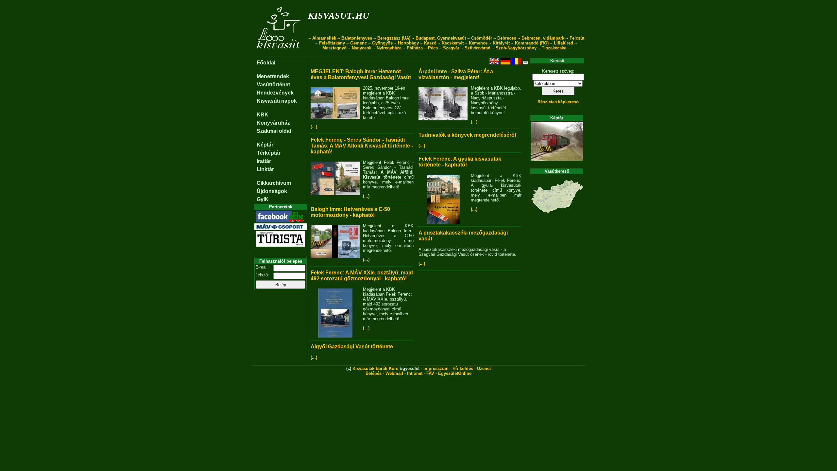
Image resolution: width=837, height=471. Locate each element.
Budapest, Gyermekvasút (441, 38)
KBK (262, 114)
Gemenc (358, 43)
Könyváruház (273, 123)
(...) (314, 126)
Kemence (478, 43)
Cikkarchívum (274, 183)
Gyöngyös (382, 43)
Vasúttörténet (273, 84)
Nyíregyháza (389, 47)
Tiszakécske (554, 47)
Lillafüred (563, 43)
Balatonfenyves (356, 38)
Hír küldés (463, 368)
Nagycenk (361, 47)
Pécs (433, 47)
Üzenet (484, 368)
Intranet (414, 373)
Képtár (265, 145)
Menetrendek (273, 76)
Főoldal (266, 62)
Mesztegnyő (334, 47)
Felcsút (577, 38)
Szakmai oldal (274, 131)
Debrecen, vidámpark (542, 38)
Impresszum (436, 368)
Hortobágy (408, 43)
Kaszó (430, 43)
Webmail (394, 373)
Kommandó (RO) (532, 43)
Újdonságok (272, 191)
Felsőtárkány (332, 43)
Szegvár (451, 47)
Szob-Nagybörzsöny (516, 47)
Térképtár (269, 153)
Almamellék (324, 38)
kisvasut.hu (338, 14)
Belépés (374, 373)
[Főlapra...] (280, 53)
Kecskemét (453, 43)
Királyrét (501, 43)
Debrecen (506, 38)
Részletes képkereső (558, 101)
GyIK (263, 199)
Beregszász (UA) (393, 38)
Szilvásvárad (477, 47)
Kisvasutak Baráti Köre (375, 368)
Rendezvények (275, 93)
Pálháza (415, 47)
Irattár (264, 161)
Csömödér (481, 38)
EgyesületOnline (454, 373)
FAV (430, 373)
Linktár (265, 169)
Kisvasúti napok (277, 101)
